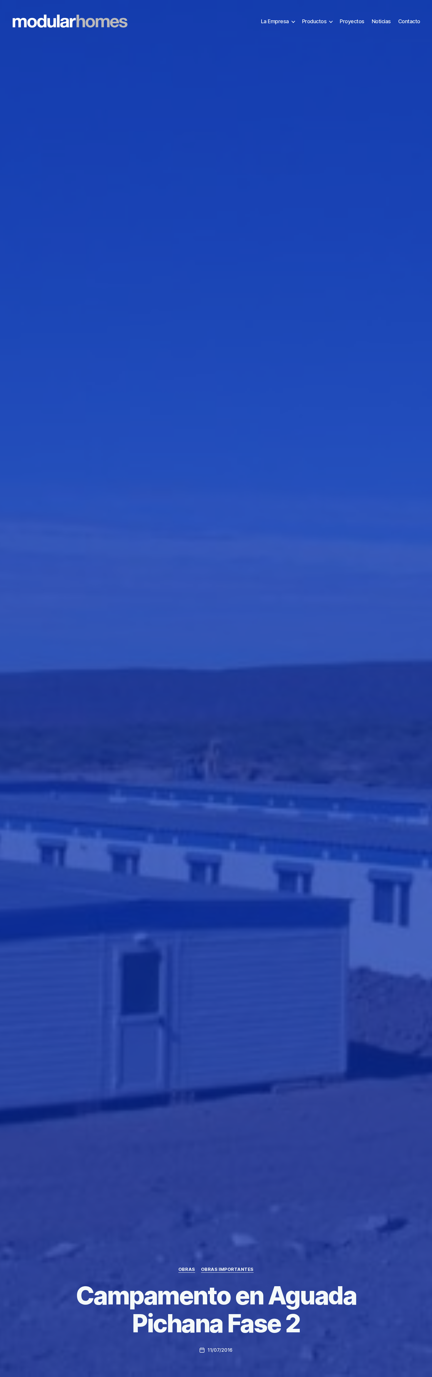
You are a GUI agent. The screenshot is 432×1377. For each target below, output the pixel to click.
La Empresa (275, 21)
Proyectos (352, 21)
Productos (314, 21)
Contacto (409, 21)
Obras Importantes (227, 1269)
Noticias (381, 21)
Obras (186, 1269)
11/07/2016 (219, 1350)
